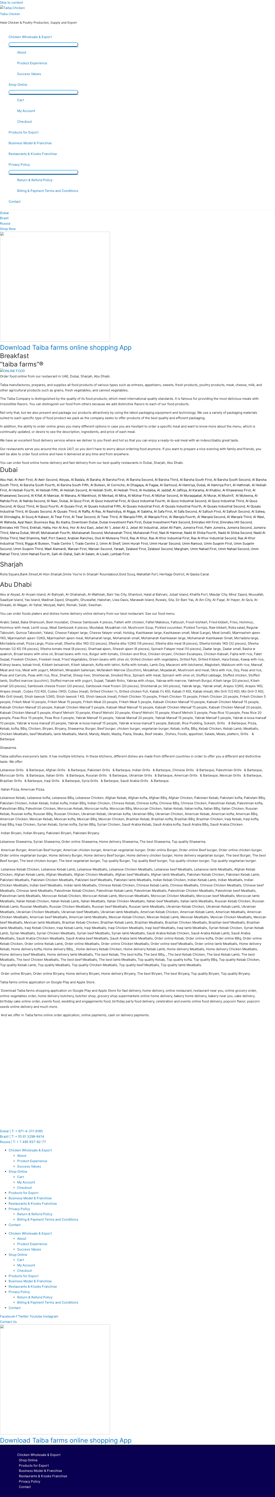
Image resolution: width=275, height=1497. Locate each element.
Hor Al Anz (60, 528)
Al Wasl (258, 517)
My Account (26, 111)
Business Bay (44, 522)
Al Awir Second (45, 480)
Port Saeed (57, 538)
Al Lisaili (102, 554)
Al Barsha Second (139, 480)
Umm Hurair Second (165, 543)
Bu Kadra (63, 522)
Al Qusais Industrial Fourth (181, 506)
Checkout (24, 122)
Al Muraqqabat (191, 495)
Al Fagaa (151, 485)
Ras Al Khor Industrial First (169, 538)
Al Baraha (93, 480)
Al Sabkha (144, 511)
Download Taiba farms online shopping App (65, 347)
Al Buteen (97, 485)
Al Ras (96, 511)
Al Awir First (23, 480)
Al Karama (196, 490)
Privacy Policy (19, 164)
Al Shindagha (10, 517)
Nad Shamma (29, 538)
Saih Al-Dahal (62, 554)
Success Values (29, 74)
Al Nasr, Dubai (57, 501)
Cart (20, 100)
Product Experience (32, 63)
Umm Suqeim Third (28, 549)
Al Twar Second (83, 517)
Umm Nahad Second (233, 549)
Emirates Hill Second (236, 522)
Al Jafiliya (180, 490)
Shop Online (18, 85)
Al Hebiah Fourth (21, 490)
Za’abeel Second (160, 549)
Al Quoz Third (23, 506)
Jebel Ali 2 (120, 528)
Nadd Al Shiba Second (235, 533)
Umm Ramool (192, 543)
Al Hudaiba (147, 490)
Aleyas (64, 480)
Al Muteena (244, 495)
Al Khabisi (213, 490)
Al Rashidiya (112, 511)
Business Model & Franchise (30, 143)
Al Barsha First (113, 480)
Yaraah (119, 549)
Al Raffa (84, 511)
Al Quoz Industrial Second (186, 501)
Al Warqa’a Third (239, 517)
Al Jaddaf (164, 490)
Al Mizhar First (139, 495)
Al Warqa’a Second (211, 517)
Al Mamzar (51, 495)
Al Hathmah (241, 485)
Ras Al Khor (138, 538)
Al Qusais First (71, 506)
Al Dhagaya (135, 485)
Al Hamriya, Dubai (192, 485)
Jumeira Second (239, 528)
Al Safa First (163, 511)
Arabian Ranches (80, 538)
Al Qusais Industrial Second (224, 506)
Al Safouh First (210, 511)
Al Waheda (8, 522)
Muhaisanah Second (87, 533)
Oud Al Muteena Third (111, 538)
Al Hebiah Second (73, 490)
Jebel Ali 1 (102, 528)
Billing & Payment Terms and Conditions (47, 191)
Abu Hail (6, 480)
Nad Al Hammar (170, 533)
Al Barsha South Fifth (73, 485)
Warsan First (77, 549)
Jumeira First (193, 528)
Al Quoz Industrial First (108, 501)
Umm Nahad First (203, 549)
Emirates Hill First (205, 522)
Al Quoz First (79, 501)
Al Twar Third (107, 517)
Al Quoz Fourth (47, 506)
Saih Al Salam (84, 554)
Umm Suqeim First (218, 543)
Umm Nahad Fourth (35, 554)
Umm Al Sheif (110, 543)
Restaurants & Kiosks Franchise (33, 154)
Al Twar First (60, 517)
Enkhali (35, 528)
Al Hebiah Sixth (100, 490)
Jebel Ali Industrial (144, 528)
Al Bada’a (77, 480)
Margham (181, 549)
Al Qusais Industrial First (141, 506)
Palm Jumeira (215, 528)
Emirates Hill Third (14, 528)
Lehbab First (119, 554)
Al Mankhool (87, 495)
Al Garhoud (168, 485)
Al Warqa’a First (155, 517)
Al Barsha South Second (232, 480)
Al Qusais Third (64, 511)
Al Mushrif (225, 495)
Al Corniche (116, 485)
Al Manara (68, 495)
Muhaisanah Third (117, 533)
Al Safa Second (185, 511)
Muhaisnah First (145, 533)
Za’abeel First (136, 549)
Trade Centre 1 (62, 543)
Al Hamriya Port (219, 485)
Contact (14, 201)
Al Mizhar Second (164, 495)
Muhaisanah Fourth (55, 533)
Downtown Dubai (85, 522)
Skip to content (11, 2)
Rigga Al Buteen (37, 543)
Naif (44, 538)
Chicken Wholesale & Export (30, 37)
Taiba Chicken (10, 14)
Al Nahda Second (32, 501)
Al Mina (120, 495)
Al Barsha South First (196, 480)
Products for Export (23, 132)
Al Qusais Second (38, 511)
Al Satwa (257, 511)
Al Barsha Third (166, 480)
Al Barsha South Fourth (37, 485)
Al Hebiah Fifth (47, 490)
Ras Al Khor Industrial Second (213, 538)
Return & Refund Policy (34, 180)
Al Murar (209, 495)
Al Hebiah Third (125, 490)
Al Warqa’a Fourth (182, 517)
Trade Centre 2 (86, 543)
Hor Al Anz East (81, 528)
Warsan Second (100, 549)
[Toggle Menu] (43, 44)
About (21, 52)
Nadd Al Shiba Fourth (200, 533)
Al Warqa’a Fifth (130, 517)
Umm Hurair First (135, 543)
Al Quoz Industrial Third (226, 501)
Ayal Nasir (25, 522)
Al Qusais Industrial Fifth (102, 506)
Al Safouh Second (236, 511)
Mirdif (35, 533)
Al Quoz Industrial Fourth (146, 501)
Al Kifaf (36, 495)
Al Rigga (129, 511)
